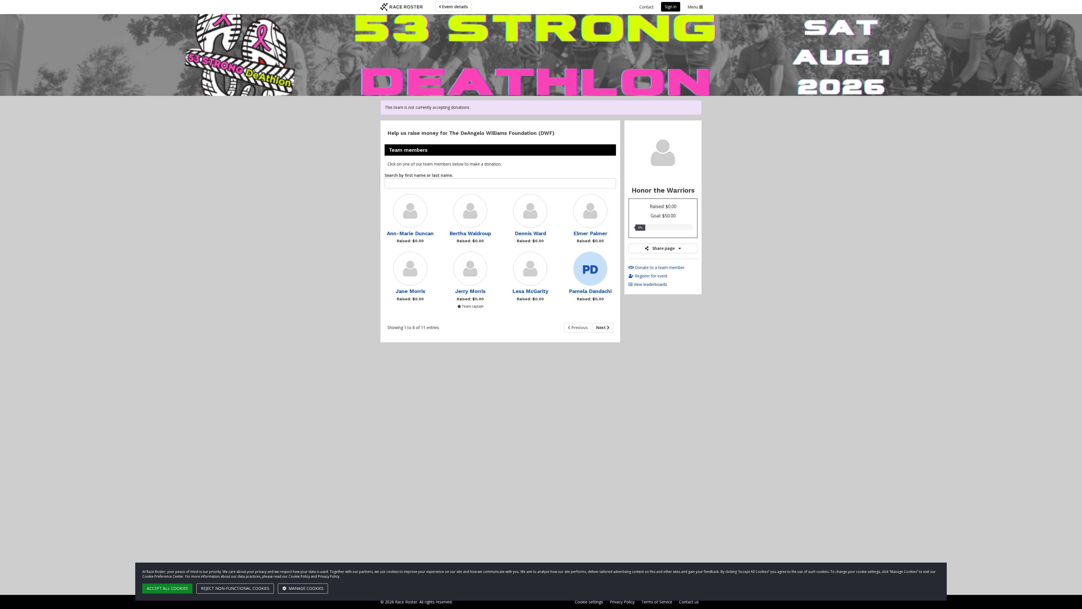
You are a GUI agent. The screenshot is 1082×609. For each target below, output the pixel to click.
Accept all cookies (167, 588)
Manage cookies (305, 588)
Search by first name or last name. (419, 175)
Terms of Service (656, 601)
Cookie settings (589, 601)
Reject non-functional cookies (235, 588)
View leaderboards (650, 284)
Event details (454, 6)
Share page (663, 248)
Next (601, 327)
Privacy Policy (622, 601)
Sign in (671, 6)
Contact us (689, 601)
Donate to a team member (659, 267)
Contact (646, 7)
